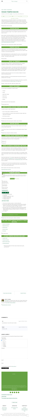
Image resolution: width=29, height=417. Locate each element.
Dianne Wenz (7, 300)
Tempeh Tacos (5, 238)
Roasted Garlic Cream (19, 159)
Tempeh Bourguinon (6, 243)
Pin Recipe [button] (17, 178)
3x (7, 192)
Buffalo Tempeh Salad (6, 241)
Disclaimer (4, 409)
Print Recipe (16, 18)
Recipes (5, 9)
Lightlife (11, 81)
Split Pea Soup (5, 227)
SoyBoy (14, 81)
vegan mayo (11, 158)
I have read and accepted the (9, 366)
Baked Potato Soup (6, 225)
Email (2, 363)
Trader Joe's (19, 81)
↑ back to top (14, 402)
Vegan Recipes (9, 9)
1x (3, 192)
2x (5, 192)
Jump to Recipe (13, 18)
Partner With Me (24, 409)
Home (2, 9)
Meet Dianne (4, 407)
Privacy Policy (13, 366)
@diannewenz (11, 214)
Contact (24, 407)
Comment (3, 348)
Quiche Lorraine (5, 229)
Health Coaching (25, 408)
